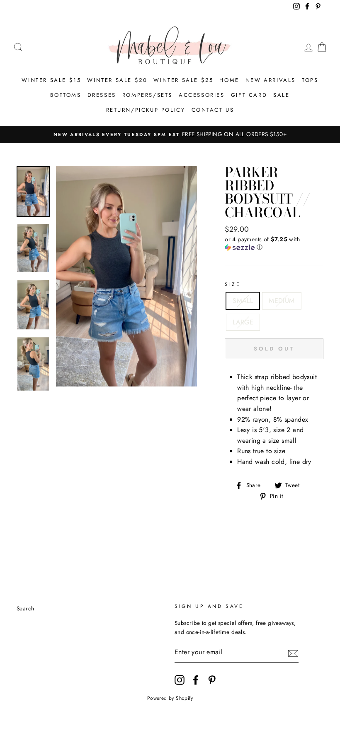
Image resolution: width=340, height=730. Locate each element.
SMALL (243, 300)
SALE (281, 95)
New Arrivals (270, 80)
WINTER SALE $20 (117, 80)
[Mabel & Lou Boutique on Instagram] (180, 680)
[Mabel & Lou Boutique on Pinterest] (212, 680)
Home (229, 80)
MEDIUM (281, 300)
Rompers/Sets (147, 95)
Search (25, 608)
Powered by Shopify (170, 698)
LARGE (243, 322)
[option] (170, 134)
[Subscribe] (293, 652)
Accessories (202, 95)
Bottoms (65, 95)
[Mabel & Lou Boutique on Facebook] (196, 680)
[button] (274, 243)
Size (232, 284)
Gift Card (249, 95)
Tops (310, 80)
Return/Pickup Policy (145, 110)
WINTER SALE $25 (183, 80)
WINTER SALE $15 (51, 80)
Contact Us (213, 110)
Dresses (101, 95)
